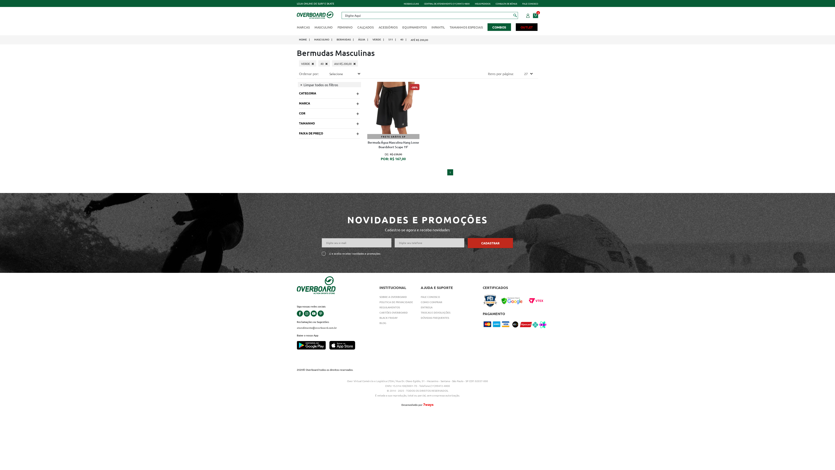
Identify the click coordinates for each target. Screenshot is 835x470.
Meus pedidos (482, 3)
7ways (428, 404)
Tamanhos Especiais (466, 27)
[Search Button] (515, 15)
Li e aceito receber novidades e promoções (354, 253)
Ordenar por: (309, 73)
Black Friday (388, 318)
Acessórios (388, 27)
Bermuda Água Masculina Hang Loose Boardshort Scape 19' (393, 144)
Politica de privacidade (396, 302)
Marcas (303, 27)
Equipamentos (414, 27)
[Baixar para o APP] (313, 346)
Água (361, 39)
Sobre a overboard (393, 297)
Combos (499, 27)
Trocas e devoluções (435, 312)
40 (401, 39)
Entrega (427, 307)
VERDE (376, 39)
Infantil (438, 27)
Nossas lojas (411, 3)
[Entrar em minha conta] (528, 15)
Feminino (345, 27)
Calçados (365, 27)
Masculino (323, 27)
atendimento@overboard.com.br (317, 327)
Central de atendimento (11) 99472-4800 (447, 3)
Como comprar (431, 302)
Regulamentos (389, 307)
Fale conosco (530, 3)
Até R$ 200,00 (419, 40)
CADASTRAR (490, 243)
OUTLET (527, 27)
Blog (382, 323)
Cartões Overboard (393, 312)
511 (390, 39)
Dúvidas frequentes (435, 318)
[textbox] (430, 15)
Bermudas (344, 39)
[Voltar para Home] (315, 14)
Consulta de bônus (506, 3)
